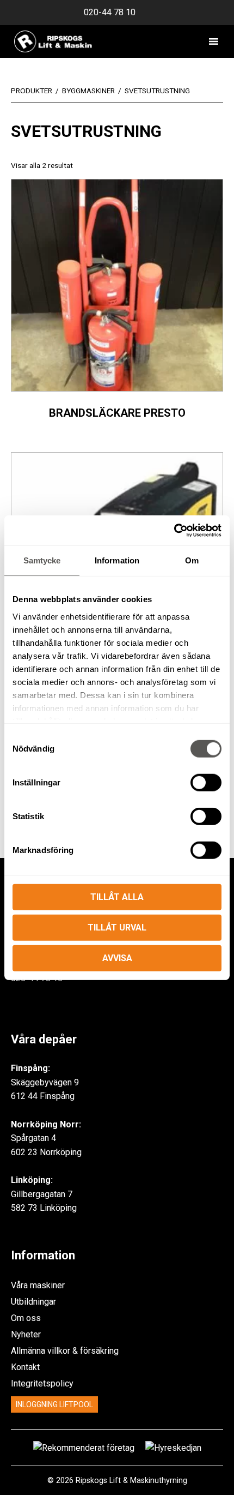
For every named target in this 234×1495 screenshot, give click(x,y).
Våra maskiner (38, 1285)
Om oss (26, 1318)
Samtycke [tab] (42, 560)
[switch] (205, 782)
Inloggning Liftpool (54, 1404)
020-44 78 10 (110, 12)
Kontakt (25, 1367)
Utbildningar (33, 1301)
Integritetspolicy (42, 1383)
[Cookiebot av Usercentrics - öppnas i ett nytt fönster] (173, 530)
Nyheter (26, 1334)
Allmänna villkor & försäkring (65, 1351)
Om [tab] (192, 560)
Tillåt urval (117, 927)
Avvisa (117, 958)
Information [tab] (117, 560)
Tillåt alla (117, 897)
